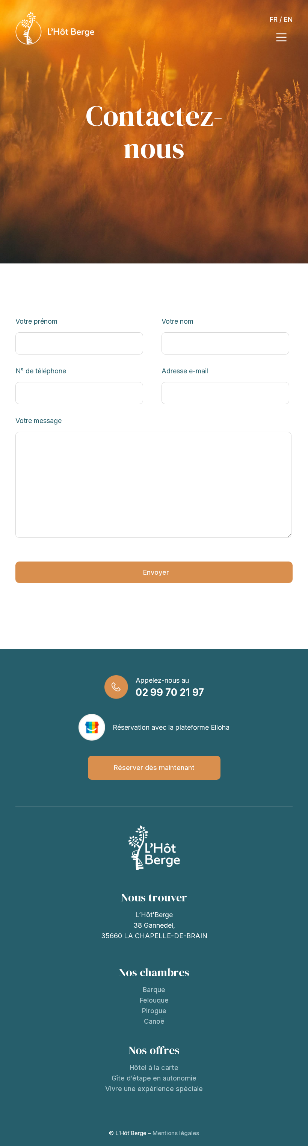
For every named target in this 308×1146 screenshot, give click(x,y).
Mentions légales (175, 1133)
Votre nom (177, 321)
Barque (154, 990)
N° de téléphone (40, 371)
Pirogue (154, 1011)
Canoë (154, 1021)
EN (288, 19)
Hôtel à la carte (154, 1067)
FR (274, 19)
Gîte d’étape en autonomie (154, 1078)
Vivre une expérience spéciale (154, 1089)
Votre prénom (36, 321)
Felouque (154, 1000)
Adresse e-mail (185, 371)
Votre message (38, 421)
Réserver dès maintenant (154, 768)
